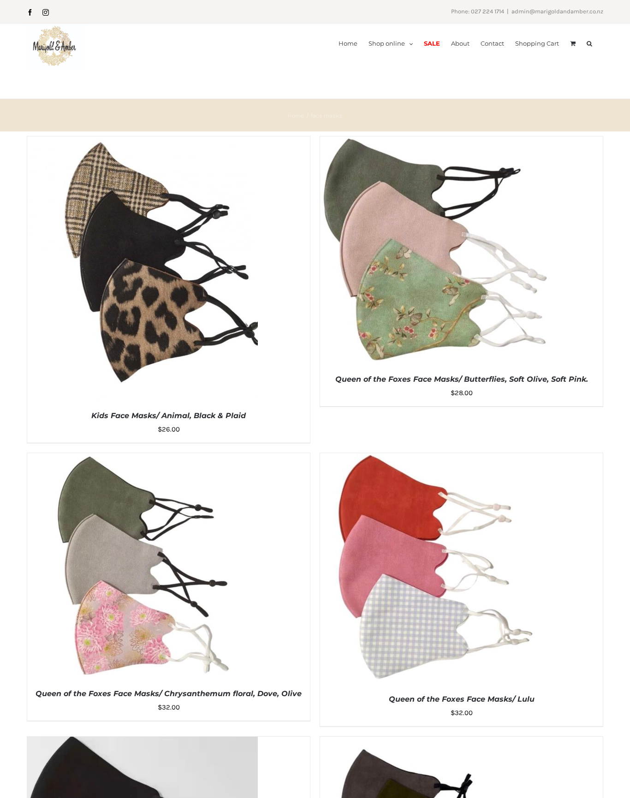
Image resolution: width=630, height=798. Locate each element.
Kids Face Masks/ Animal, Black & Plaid (168, 415)
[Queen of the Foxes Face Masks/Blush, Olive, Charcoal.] (435, 743)
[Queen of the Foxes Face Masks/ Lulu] (435, 459)
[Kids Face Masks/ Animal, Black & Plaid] (142, 143)
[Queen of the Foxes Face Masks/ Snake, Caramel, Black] (142, 743)
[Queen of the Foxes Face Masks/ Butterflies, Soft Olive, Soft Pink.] (435, 143)
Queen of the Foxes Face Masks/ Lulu (462, 699)
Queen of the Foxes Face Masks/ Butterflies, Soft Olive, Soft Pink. (461, 379)
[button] (589, 43)
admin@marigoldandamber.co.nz (557, 11)
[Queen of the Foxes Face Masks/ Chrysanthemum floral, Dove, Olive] (142, 459)
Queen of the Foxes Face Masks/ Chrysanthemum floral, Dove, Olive (169, 693)
